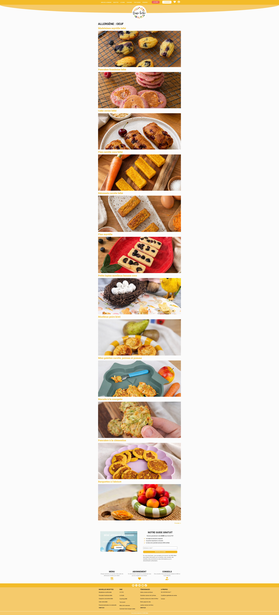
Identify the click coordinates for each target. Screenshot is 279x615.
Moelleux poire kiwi (109, 316)
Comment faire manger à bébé (127, 608)
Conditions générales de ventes (169, 595)
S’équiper (144, 2)
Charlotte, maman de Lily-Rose (148, 595)
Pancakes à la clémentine (112, 440)
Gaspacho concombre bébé (106, 598)
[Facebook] (133, 585)
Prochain (178, 523)
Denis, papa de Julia (145, 602)
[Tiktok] (146, 585)
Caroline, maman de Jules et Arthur (149, 598)
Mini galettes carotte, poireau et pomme (120, 357)
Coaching (129, 2)
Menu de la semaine (106, 2)
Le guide (122, 2)
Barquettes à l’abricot (109, 481)
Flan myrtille (105, 234)
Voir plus (101, 607)
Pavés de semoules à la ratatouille (107, 605)
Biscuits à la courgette (110, 399)
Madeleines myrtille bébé (112, 28)
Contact (163, 598)
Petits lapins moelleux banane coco (117, 275)
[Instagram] (136, 585)
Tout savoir (137, 2)
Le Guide (122, 595)
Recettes (115, 2)
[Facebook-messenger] (142, 585)
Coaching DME (123, 598)
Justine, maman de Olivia (146, 605)
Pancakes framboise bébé (112, 69)
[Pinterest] (139, 585)
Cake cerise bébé (107, 110)
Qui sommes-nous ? (166, 592)
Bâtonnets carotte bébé (110, 193)
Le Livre (122, 592)
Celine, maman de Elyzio (146, 592)
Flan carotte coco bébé (110, 151)
